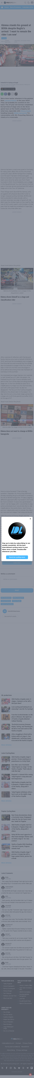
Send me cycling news (17, 557)
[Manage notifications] (30, 1074)
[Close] (30, 519)
